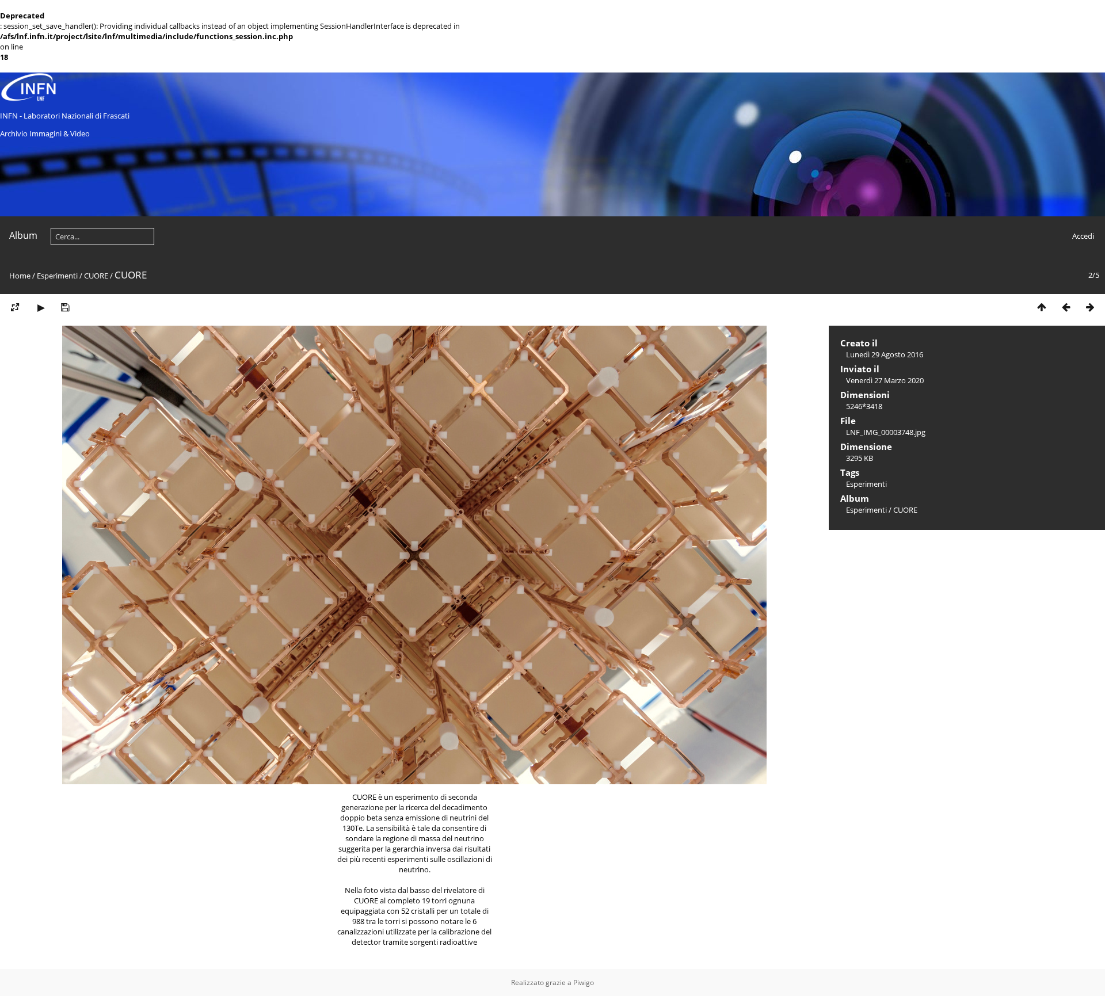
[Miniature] (1042, 307)
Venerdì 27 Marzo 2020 (885, 380)
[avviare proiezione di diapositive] (41, 307)
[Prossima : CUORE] (1090, 307)
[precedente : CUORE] (1066, 307)
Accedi (1083, 236)
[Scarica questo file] (65, 307)
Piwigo (583, 982)
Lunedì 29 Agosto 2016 (884, 354)
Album (23, 235)
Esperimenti (57, 275)
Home (20, 275)
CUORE (96, 275)
